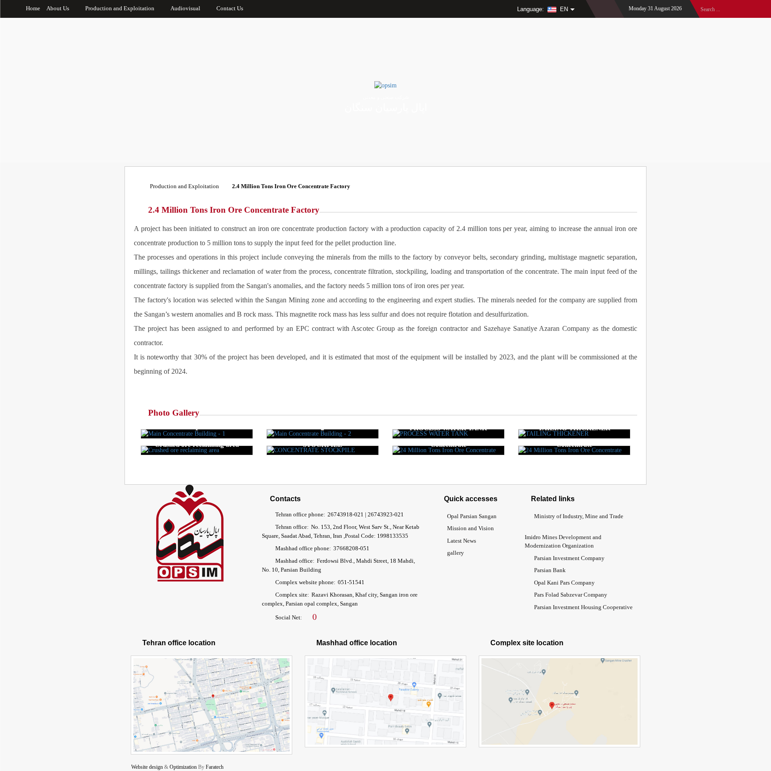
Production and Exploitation (119, 8)
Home (32, 8)
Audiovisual (185, 8)
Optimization (183, 767)
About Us (57, 8)
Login (605, 6)
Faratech (215, 767)
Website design (147, 767)
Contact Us (229, 8)
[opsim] (385, 85)
